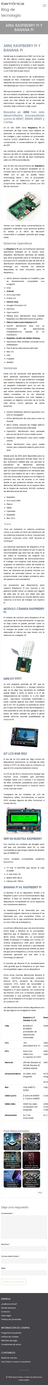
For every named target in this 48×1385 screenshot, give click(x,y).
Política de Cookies (10, 1336)
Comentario (7, 1213)
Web (3, 1268)
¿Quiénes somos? (9, 1304)
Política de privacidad (11, 1319)
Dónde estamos (8, 1308)
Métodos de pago (9, 1340)
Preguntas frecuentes (11, 1333)
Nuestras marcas (9, 1357)
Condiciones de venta (11, 1344)
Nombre (5, 1244)
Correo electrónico (10, 1256)
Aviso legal (6, 1315)
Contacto (5, 1311)
